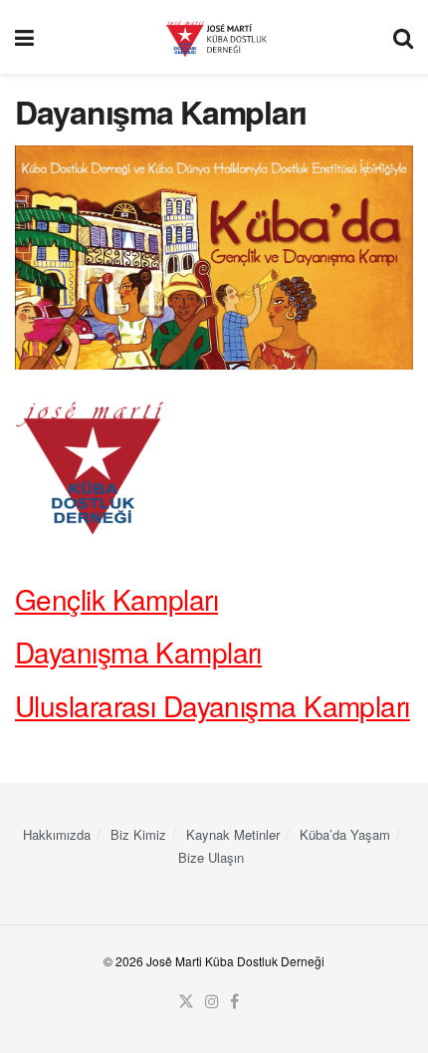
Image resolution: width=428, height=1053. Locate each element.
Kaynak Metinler (233, 834)
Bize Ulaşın (211, 857)
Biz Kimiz (138, 834)
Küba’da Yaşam (345, 834)
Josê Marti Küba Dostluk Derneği (235, 960)
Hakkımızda (57, 834)
